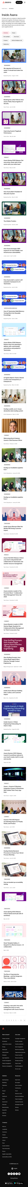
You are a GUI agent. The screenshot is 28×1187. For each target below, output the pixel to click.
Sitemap (17, 1110)
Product (4, 1090)
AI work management (6, 1060)
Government (4, 1101)
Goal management (19, 1046)
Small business (5, 1079)
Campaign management (20, 1038)
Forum (16, 1090)
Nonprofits (4, 1110)
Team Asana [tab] (16, 36)
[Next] (24, 1020)
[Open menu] (24, 2)
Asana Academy (18, 1085)
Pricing (3, 1046)
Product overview (5, 1038)
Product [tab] (13, 32)
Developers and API (19, 1104)
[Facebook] (16, 1174)
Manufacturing (5, 1107)
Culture (3, 1140)
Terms (11, 1178)
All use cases (18, 1068)
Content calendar (18, 1041)
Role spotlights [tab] (7, 36)
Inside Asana (5, 1137)
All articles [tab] (6, 32)
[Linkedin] (11, 1174)
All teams (4, 1115)
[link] (4, 8)
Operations (4, 1085)
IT (2, 1088)
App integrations (5, 1057)
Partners (17, 1107)
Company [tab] (6, 40)
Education (4, 1104)
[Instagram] (14, 1174)
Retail (3, 1099)
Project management (6, 1063)
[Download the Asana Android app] (19, 1183)
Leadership (4, 1129)
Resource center (18, 1093)
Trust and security (6, 1148)
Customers (4, 1131)
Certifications (18, 1088)
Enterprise (4, 1055)
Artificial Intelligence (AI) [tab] (17, 40)
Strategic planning (19, 1060)
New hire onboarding (19, 1049)
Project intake (18, 1063)
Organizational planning (20, 1052)
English (15, 1168)
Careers (4, 1134)
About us (4, 1126)
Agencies (4, 1112)
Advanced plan (5, 1052)
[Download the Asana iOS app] (9, 1183)
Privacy (3, 1151)
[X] (9, 1174)
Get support (17, 1082)
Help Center (17, 1079)
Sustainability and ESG (7, 1156)
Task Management (19, 1066)
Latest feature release (6, 1044)
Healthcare (4, 1096)
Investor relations (5, 1145)
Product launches (18, 1055)
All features (4, 1041)
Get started (19, 2)
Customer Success (19, 1101)
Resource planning (19, 1057)
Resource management (7, 1066)
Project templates (18, 1099)
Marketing (4, 1082)
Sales (3, 1093)
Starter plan (4, 1049)
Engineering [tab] (6, 44)
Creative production (19, 1044)
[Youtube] (19, 1174)
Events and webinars (19, 1096)
